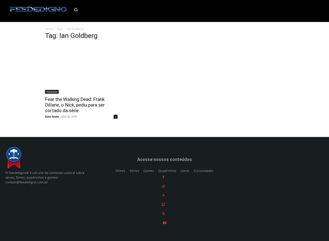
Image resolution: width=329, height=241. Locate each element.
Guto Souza (52, 116)
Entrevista (51, 91)
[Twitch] (163, 204)
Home (49, 29)
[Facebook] (163, 177)
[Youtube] (164, 223)
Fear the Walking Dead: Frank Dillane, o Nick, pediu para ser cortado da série (75, 105)
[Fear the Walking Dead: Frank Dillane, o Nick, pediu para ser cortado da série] (81, 69)
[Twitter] (163, 214)
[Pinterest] (163, 196)
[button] (85, 10)
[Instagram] (163, 186)
